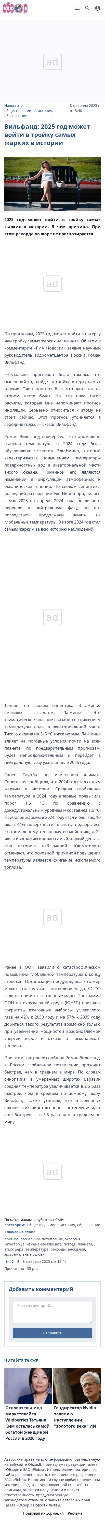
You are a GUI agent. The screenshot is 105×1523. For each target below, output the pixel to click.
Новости (11, 105)
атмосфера (13, 1249)
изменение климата (44, 1244)
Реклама (75, 1513)
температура (36, 1249)
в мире (29, 110)
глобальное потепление (42, 1239)
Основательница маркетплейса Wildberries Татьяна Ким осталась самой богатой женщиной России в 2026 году (27, 1423)
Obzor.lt (34, 1464)
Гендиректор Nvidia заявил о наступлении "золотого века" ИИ (75, 1417)
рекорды (58, 1249)
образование (15, 115)
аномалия (76, 1249)
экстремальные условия (25, 1254)
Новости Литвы (46, 1505)
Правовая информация (43, 1513)
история (45, 110)
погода (70, 1244)
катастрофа (14, 1244)
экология (73, 1239)
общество (12, 110)
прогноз (11, 1239)
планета (85, 1244)
